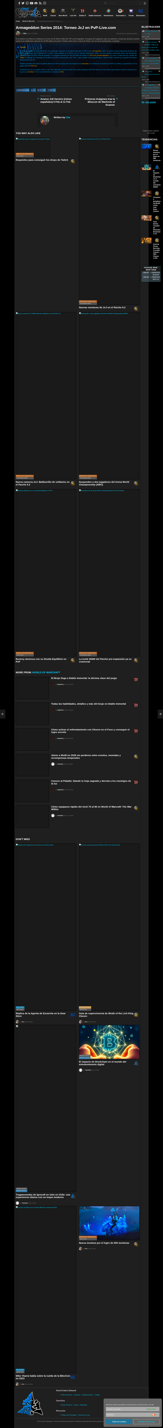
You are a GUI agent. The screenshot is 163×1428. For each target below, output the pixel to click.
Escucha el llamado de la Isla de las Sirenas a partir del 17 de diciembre (150, 60)
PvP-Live (34, 66)
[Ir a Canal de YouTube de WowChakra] (32, 3)
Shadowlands (85, 303)
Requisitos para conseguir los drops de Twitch (42, 160)
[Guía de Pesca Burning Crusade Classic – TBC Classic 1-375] (146, 240)
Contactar (77, 1395)
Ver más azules (148, 102)
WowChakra (21, 1188)
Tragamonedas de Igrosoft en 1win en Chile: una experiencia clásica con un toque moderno (43, 1196)
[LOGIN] (144, 3)
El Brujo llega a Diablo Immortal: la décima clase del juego (84, 678)
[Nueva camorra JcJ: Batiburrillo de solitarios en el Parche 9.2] (46, 395)
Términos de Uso (84, 1415)
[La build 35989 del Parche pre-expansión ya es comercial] (109, 572)
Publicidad (83, 1405)
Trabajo (97, 1395)
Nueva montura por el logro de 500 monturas (104, 1243)
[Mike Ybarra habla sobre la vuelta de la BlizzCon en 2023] (46, 1289)
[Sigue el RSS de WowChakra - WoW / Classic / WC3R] (41, 3)
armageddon (23, 90)
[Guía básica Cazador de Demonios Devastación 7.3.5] (146, 218)
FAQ (62, 72)
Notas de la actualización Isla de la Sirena (150, 74)
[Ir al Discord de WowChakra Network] (36, 3)
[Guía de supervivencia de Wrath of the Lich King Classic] (109, 927)
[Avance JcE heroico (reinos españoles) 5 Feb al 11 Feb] (2, 714)
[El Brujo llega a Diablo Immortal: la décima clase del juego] (32, 688)
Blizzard (20, 1007)
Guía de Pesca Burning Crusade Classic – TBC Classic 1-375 (156, 251)
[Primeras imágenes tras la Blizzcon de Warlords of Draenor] (160, 714)
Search (140, 3)
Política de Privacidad (68, 1415)
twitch (52, 90)
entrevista (85, 63)
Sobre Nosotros (66, 1395)
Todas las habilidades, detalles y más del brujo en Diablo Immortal (88, 703)
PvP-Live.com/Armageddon (99, 55)
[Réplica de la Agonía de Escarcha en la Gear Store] (46, 927)
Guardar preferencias (146, 1422)
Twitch (22, 57)
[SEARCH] (105, 3)
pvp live (41, 90)
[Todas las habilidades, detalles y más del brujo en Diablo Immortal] (32, 713)
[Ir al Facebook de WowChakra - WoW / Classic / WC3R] (19, 3)
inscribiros (30, 72)
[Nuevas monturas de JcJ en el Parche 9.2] (109, 221)
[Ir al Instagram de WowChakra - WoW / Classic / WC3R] (45, 3)
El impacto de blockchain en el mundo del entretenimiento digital (102, 1063)
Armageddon (97, 51)
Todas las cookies (119, 1422)
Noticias (20, 156)
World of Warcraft (25, 154)
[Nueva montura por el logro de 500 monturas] (109, 1223)
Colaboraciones (87, 1395)
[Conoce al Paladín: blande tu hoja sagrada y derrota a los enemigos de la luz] (32, 791)
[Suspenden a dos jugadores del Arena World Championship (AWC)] (109, 395)
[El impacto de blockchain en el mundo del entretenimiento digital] (109, 1042)
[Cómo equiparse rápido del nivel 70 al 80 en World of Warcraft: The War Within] (32, 816)
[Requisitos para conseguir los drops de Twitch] (33, 147)
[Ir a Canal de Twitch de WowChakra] (28, 3)
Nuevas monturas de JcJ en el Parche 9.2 (102, 307)
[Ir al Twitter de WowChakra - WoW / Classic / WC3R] (23, 3)
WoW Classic (85, 1007)
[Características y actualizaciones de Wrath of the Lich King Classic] (146, 193)
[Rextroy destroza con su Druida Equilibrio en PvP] (46, 572)
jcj (33, 90)
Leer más (151, 1405)
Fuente (23, 47)
